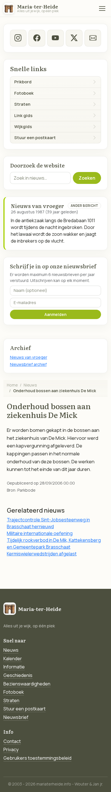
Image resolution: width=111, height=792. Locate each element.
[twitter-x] (74, 38)
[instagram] (18, 38)
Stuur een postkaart (24, 709)
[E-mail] (93, 38)
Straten (11, 700)
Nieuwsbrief (15, 717)
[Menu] (102, 8)
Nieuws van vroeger (28, 357)
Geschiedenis (17, 675)
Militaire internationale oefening (40, 533)
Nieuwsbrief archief (28, 364)
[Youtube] (55, 38)
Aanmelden (55, 314)
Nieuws (30, 385)
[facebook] (36, 38)
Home (12, 385)
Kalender (12, 658)
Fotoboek (13, 692)
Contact (12, 741)
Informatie (14, 667)
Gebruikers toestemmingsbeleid (37, 758)
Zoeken (87, 178)
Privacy (10, 749)
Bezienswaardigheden (26, 684)
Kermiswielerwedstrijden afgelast (42, 554)
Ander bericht (84, 205)
